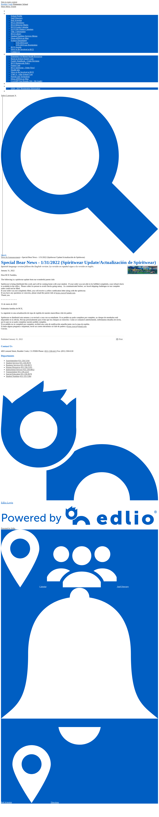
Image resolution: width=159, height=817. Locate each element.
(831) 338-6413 (50, 351)
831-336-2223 (23, 372)
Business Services (13, 365)
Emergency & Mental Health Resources (26, 56)
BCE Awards (16, 47)
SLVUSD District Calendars (22, 29)
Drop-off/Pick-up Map (20, 38)
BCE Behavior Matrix (19, 25)
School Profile (16, 16)
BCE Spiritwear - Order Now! (23, 68)
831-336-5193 (26, 367)
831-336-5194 (23, 361)
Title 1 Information (18, 32)
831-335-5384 (25, 376)
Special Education (13, 374)
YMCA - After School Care (22, 74)
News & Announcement (10, 257)
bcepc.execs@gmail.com (65, 293)
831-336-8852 (28, 370)
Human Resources (13, 367)
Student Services (12, 363)
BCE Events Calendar (19, 27)
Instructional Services (14, 370)
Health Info (15, 70)
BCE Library (16, 34)
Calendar (42, 587)
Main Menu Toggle (8, 6)
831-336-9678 (25, 363)
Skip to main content (9, 2)
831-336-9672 (26, 365)
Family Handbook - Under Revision (25, 61)
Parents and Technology (20, 77)
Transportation (11, 372)
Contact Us (15, 52)
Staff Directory (17, 18)
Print (121, 339)
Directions (55, 802)
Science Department (19, 40)
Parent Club (15, 65)
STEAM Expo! (22, 43)
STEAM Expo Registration (26, 45)
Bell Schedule (16, 20)
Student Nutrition (13, 376)
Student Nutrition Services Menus (24, 36)
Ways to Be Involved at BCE (22, 49)
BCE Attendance (17, 23)
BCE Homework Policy (20, 63)
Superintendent (12, 361)
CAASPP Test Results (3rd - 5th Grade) (26, 81)
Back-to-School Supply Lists (22, 59)
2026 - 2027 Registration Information (25, 88)
